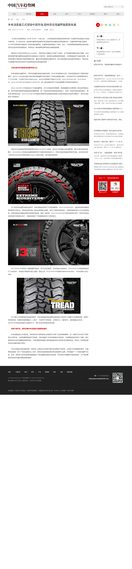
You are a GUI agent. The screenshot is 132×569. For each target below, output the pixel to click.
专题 (117, 14)
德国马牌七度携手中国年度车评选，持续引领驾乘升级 (109, 119)
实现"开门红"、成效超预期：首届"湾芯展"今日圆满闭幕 (109, 152)
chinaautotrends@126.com (99, 379)
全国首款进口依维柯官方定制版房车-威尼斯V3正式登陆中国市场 (109, 164)
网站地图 (69, 372)
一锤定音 (28, 14)
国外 (105, 14)
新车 (66, 14)
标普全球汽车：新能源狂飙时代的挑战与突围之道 (109, 64)
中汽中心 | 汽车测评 (60, 390)
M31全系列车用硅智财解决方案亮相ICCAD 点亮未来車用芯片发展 (109, 108)
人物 (54, 14)
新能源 (92, 14)
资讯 (42, 14)
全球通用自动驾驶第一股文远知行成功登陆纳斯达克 (109, 130)
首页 (14, 14)
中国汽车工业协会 (20, 390)
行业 (23, 19)
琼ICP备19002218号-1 (15, 380)
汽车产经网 (70, 390)
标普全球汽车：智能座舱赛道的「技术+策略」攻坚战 (109, 75)
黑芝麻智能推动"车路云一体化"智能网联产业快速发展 (109, 53)
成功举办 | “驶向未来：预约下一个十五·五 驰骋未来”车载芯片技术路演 (109, 141)
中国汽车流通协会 (31, 390)
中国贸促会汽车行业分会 (45, 390)
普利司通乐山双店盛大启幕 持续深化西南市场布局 (109, 97)
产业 (79, 14)
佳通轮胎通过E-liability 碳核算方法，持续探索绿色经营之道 (108, 41)
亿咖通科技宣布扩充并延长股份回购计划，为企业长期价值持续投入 (109, 86)
